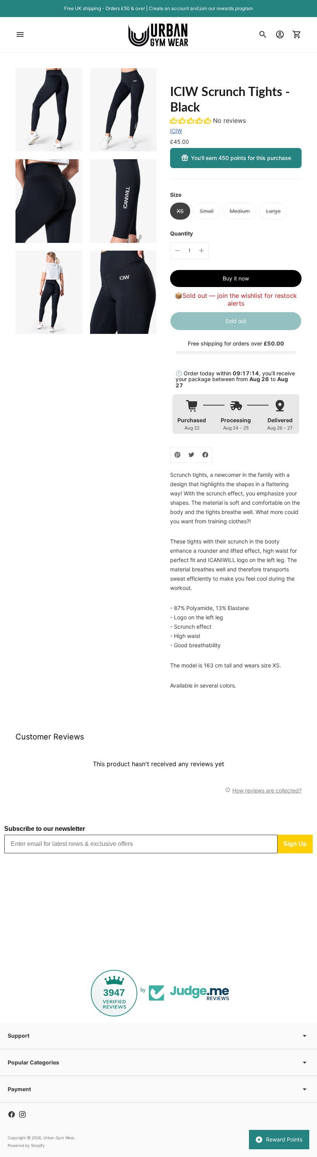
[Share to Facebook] (205, 454)
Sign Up (295, 844)
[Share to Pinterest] (177, 454)
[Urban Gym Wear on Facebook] (11, 1114)
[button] (191, 120)
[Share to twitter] (191, 454)
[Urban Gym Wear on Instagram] (22, 1114)
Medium (240, 211)
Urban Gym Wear (58, 1137)
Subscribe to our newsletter (44, 828)
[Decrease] (177, 250)
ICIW (176, 130)
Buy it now (236, 278)
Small (206, 211)
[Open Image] (48, 110)
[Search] (262, 34)
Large (273, 211)
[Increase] (201, 250)
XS (180, 211)
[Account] (279, 34)
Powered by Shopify (26, 1145)
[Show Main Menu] (20, 34)
